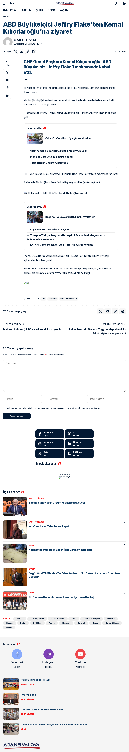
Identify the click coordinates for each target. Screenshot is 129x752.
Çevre (95, 623)
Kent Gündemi (57, 619)
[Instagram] (49, 443)
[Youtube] (80, 659)
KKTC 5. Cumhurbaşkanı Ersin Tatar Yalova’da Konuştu (61, 244)
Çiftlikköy (37, 623)
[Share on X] (15, 51)
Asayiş (52, 623)
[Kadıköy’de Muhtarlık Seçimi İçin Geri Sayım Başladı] (15, 553)
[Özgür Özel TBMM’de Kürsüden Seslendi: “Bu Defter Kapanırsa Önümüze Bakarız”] (15, 577)
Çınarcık (81, 623)
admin (20, 40)
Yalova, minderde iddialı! (35, 679)
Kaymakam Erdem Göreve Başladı (49, 229)
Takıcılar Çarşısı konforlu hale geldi (42, 709)
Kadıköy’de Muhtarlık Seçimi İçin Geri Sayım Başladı (60, 549)
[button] (5, 3)
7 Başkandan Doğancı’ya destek (49, 162)
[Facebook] (49, 433)
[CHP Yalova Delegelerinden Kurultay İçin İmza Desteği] (15, 600)
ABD (43, 299)
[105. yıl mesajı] (11, 699)
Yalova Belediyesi (91, 619)
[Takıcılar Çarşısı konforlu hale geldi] (11, 714)
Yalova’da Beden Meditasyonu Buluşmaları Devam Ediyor (54, 724)
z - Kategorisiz (37, 619)
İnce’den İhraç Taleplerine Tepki (49, 526)
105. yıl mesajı (29, 694)
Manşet (32, 498)
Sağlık (9, 627)
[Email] (21, 51)
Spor (74, 619)
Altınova (111, 619)
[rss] (79, 453)
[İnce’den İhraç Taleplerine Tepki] (15, 529)
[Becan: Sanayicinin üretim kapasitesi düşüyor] (15, 506)
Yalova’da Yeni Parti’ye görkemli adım (68, 138)
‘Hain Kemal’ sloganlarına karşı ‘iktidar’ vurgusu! (58, 150)
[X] (79, 433)
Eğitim (23, 623)
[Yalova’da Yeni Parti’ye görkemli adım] (35, 138)
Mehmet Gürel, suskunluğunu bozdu (51, 156)
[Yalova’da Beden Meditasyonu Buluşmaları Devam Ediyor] (11, 729)
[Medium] (49, 453)
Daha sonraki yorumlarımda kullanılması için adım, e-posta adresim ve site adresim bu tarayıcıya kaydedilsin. (54, 408)
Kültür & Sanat (112, 623)
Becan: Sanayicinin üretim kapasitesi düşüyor (57, 502)
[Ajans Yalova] (64, 3)
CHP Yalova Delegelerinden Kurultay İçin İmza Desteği (62, 597)
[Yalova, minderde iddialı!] (11, 684)
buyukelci (53, 299)
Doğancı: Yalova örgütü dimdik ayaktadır (70, 217)
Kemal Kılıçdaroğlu (68, 299)
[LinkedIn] (79, 443)
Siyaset (6, 17)
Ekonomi (66, 623)
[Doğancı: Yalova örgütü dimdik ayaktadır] (35, 217)
